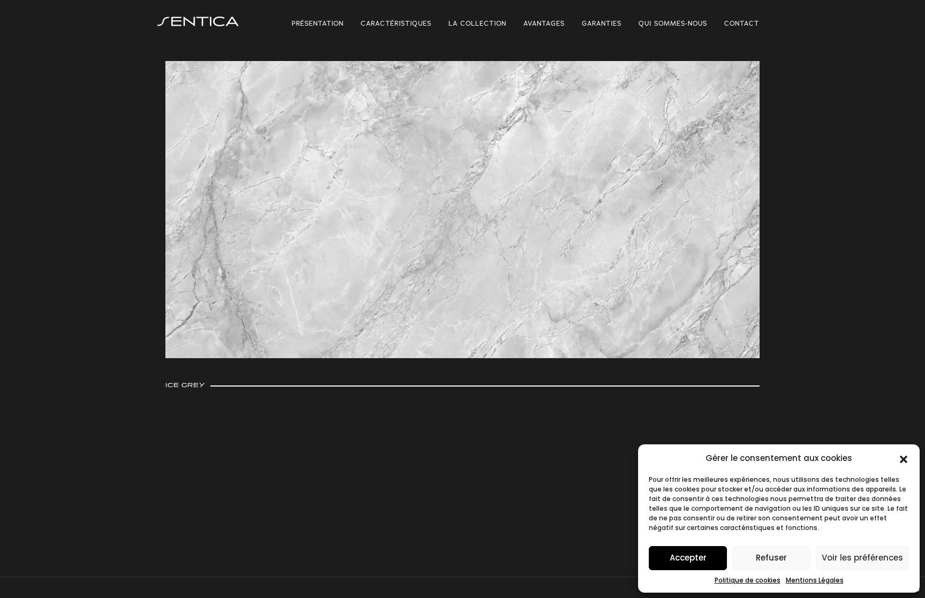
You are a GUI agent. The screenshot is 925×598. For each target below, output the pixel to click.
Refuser (771, 557)
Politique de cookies (747, 580)
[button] (903, 458)
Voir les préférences (862, 557)
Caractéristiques (396, 23)
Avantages (544, 23)
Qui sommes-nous (673, 23)
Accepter (688, 557)
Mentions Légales (815, 580)
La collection (477, 23)
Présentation (318, 23)
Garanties (601, 23)
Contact (741, 23)
